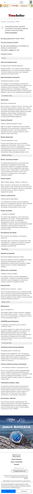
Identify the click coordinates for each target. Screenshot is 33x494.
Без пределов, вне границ (8, 232)
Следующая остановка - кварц (10, 382)
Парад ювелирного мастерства (10, 77)
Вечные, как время (6, 210)
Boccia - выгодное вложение (9, 159)
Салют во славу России (8, 195)
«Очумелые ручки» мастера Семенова (12, 347)
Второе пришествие (7, 137)
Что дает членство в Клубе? (9, 42)
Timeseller (3, 21)
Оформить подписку (6, 54)
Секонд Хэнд (4, 99)
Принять (8, 491)
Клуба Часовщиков (11, 32)
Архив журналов (11, 21)
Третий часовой (5, 178)
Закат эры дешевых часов (9, 62)
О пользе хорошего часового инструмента (13, 364)
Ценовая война (5, 285)
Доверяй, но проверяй (7, 253)
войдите (11, 50)
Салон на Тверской (6, 120)
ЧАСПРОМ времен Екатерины (10, 321)
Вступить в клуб (6, 38)
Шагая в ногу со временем (9, 270)
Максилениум (5, 306)
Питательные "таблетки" (8, 398)
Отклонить (24, 491)
